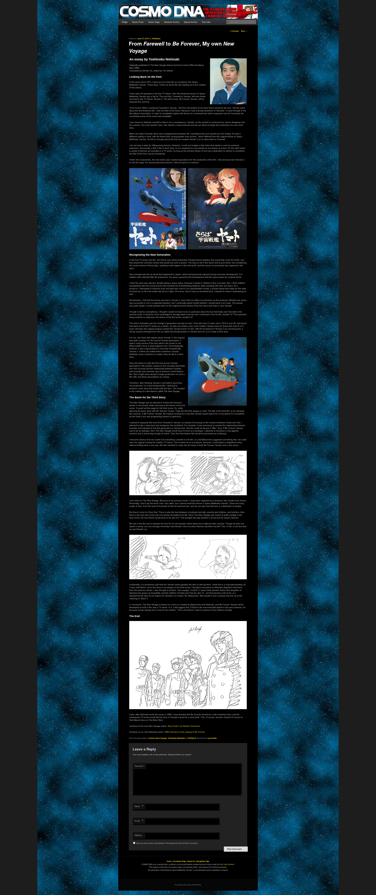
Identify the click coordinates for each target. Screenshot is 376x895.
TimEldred (156, 38)
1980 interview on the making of (184, 732)
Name (139, 806)
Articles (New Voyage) (157, 738)
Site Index (206, 22)
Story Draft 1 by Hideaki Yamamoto (184, 726)
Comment (139, 766)
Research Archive (171, 22)
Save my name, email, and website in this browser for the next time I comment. (167, 843)
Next (244, 31)
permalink (212, 738)
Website (138, 835)
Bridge (124, 22)
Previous (234, 31)
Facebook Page (179, 861)
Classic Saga (154, 22)
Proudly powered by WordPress (188, 884)
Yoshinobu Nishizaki (176, 738)
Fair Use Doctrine (227, 864)
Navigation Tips (202, 861)
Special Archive (190, 22)
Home (169, 861)
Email (139, 820)
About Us (191, 861)
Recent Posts (138, 22)
